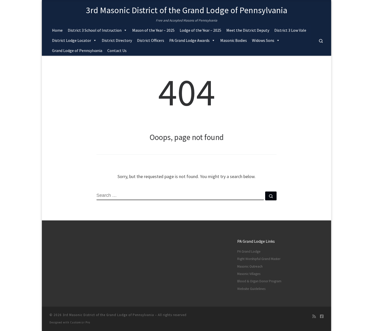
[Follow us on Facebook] (322, 316)
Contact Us (117, 50)
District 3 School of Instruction (95, 30)
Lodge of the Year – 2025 (200, 30)
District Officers (150, 40)
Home (57, 30)
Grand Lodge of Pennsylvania (77, 50)
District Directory (117, 40)
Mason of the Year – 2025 (153, 30)
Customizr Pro (80, 322)
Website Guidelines (251, 289)
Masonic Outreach (250, 266)
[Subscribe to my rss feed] (314, 316)
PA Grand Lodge (249, 251)
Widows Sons (263, 40)
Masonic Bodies (233, 40)
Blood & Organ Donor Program (259, 281)
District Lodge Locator (71, 40)
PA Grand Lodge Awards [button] (189, 40)
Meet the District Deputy (247, 30)
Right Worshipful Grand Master (258, 259)
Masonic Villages (248, 274)
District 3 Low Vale (290, 30)
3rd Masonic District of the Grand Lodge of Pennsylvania (108, 315)
